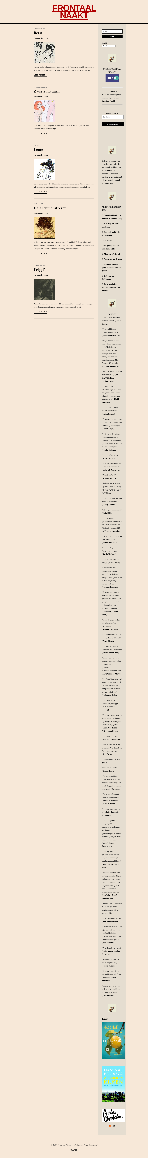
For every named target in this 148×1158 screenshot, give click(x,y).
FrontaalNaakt (74, 11)
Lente (38, 149)
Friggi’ (39, 269)
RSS (113, 1125)
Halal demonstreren (50, 208)
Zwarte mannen (46, 91)
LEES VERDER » (40, 75)
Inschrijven (112, 124)
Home (74, 1150)
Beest (38, 32)
